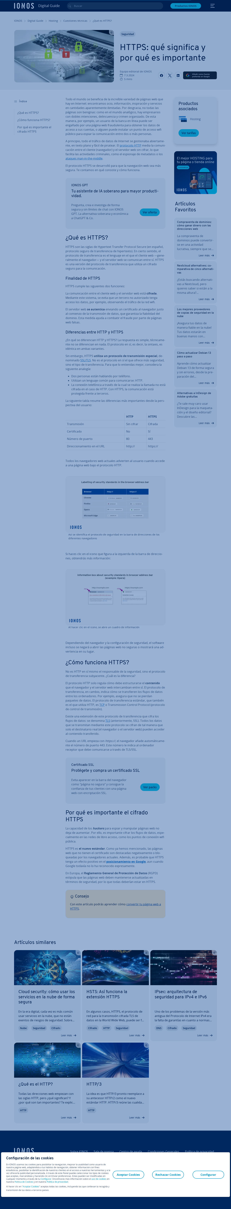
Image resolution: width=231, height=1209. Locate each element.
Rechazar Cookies (168, 1175)
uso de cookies (98, 1178)
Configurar (46, 1179)
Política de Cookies (23, 1181)
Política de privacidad (57, 1181)
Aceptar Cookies (31, 1186)
